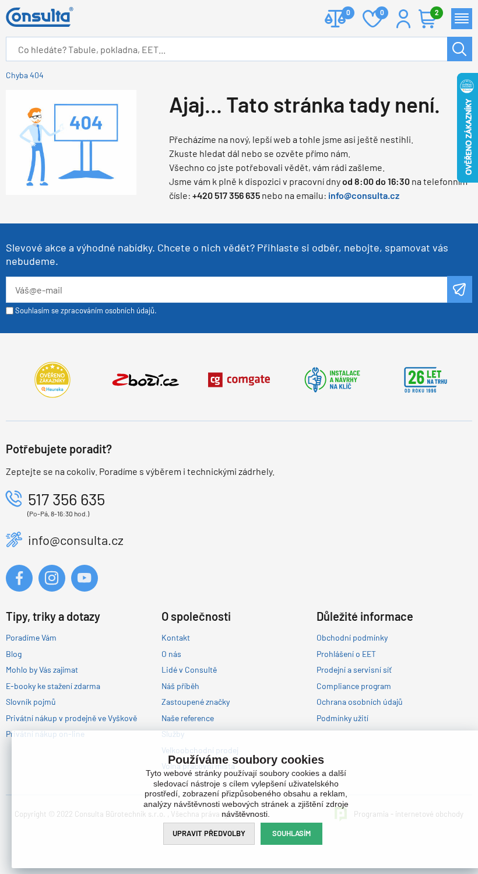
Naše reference (187, 718)
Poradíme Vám (31, 637)
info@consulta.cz (363, 195)
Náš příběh (180, 686)
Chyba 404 (25, 75)
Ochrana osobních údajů (360, 702)
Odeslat (459, 289)
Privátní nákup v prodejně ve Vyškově (71, 718)
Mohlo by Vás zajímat (42, 669)
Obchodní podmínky (352, 637)
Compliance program (354, 686)
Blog (14, 654)
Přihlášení (403, 18)
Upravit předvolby (209, 833)
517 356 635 (66, 499)
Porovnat (335, 18)
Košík (436, 12)
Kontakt (175, 637)
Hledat (459, 49)
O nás (171, 654)
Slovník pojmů (31, 702)
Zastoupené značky (195, 702)
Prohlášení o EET (346, 654)
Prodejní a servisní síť (354, 669)
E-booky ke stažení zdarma (53, 686)
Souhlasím (291, 833)
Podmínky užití (342, 718)
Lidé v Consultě (189, 669)
